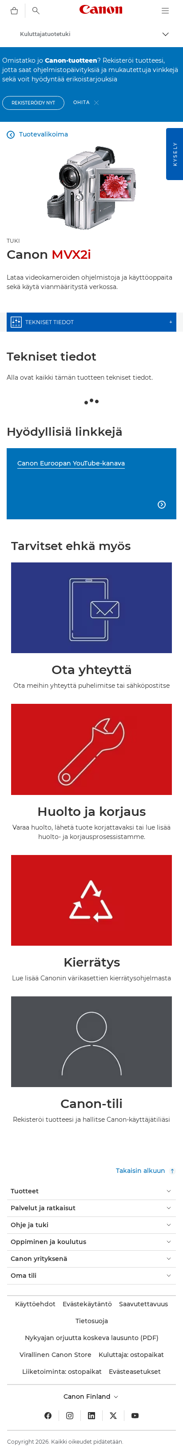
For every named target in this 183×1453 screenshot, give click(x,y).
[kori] (14, 11)
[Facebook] (48, 1415)
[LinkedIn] (91, 1415)
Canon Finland (88, 1397)
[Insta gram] (69, 1415)
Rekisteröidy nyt (33, 103)
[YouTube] (135, 1415)
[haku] (36, 11)
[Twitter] (113, 1415)
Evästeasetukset (135, 1372)
